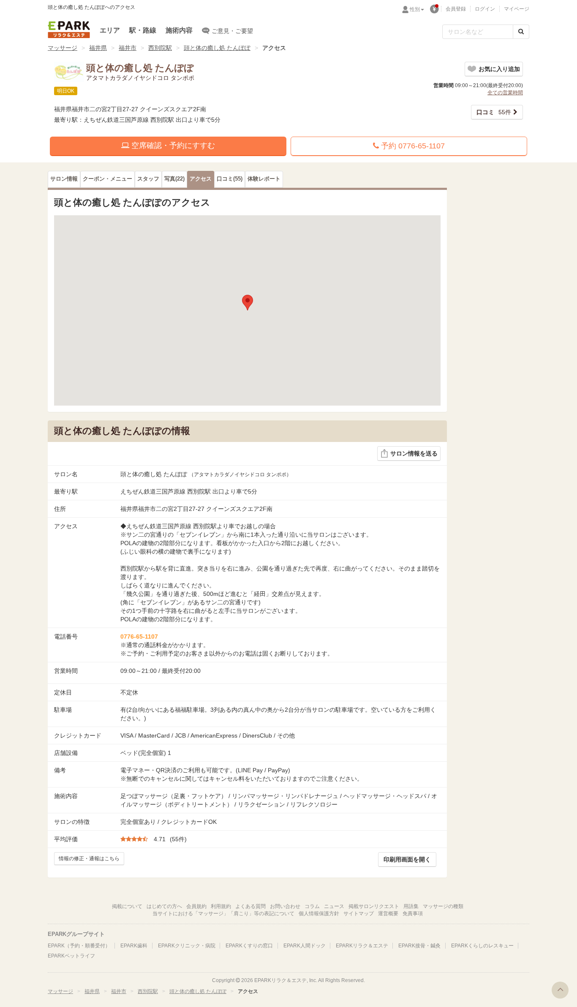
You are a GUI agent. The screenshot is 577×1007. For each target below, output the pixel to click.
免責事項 (413, 913)
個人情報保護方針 (319, 913)
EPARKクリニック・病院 (186, 946)
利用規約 (221, 906)
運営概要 (388, 913)
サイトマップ (358, 913)
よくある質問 (250, 906)
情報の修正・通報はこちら (89, 859)
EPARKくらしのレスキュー (482, 946)
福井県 (98, 47)
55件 (493, 112)
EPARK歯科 (133, 946)
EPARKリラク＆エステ (69, 29)
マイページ (516, 9)
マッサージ (62, 47)
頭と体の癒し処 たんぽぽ (217, 47)
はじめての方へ (164, 906)
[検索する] (521, 31)
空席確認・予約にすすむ (172, 145)
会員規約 (196, 906)
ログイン (485, 9)
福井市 (127, 47)
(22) (174, 179)
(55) (229, 179)
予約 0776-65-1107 (412, 146)
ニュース (334, 906)
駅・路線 (142, 30)
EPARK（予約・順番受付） (79, 946)
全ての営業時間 (505, 93)
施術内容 (179, 30)
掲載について (127, 906)
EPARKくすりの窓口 (249, 946)
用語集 (411, 906)
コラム (312, 906)
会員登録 (456, 9)
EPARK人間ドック (304, 946)
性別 (415, 9)
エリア (110, 30)
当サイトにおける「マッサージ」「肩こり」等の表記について (223, 913)
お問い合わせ (285, 906)
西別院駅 (160, 47)
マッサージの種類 (443, 906)
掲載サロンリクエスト (373, 906)
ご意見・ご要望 (232, 30)
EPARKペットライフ (71, 956)
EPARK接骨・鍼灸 (419, 946)
